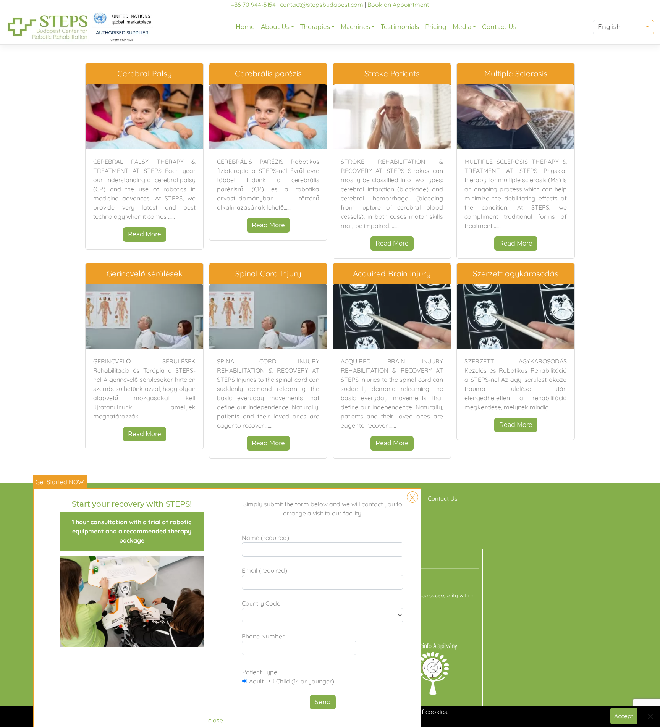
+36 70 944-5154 (253, 4)
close (215, 720)
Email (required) (264, 570)
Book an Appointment (398, 4)
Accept (623, 716)
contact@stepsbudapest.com (321, 4)
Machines (355, 27)
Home (245, 27)
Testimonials (400, 27)
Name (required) (265, 537)
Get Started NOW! (60, 482)
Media (462, 27)
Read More (144, 234)
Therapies (315, 27)
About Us (275, 27)
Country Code (261, 603)
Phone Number (263, 636)
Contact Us (499, 27)
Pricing (435, 27)
